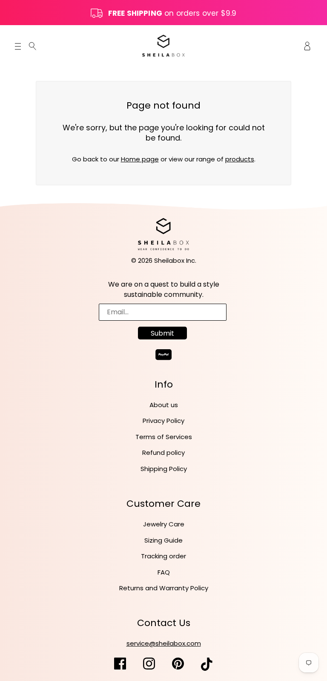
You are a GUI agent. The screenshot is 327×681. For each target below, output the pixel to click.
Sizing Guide (163, 540)
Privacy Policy (163, 420)
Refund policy (163, 452)
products (239, 159)
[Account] (307, 46)
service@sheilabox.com (163, 643)
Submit (162, 333)
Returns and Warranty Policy (163, 587)
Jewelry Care (163, 524)
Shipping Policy (164, 468)
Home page (140, 159)
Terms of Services (163, 436)
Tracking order (163, 556)
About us (163, 404)
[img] (33, 46)
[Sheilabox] (163, 45)
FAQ (164, 572)
